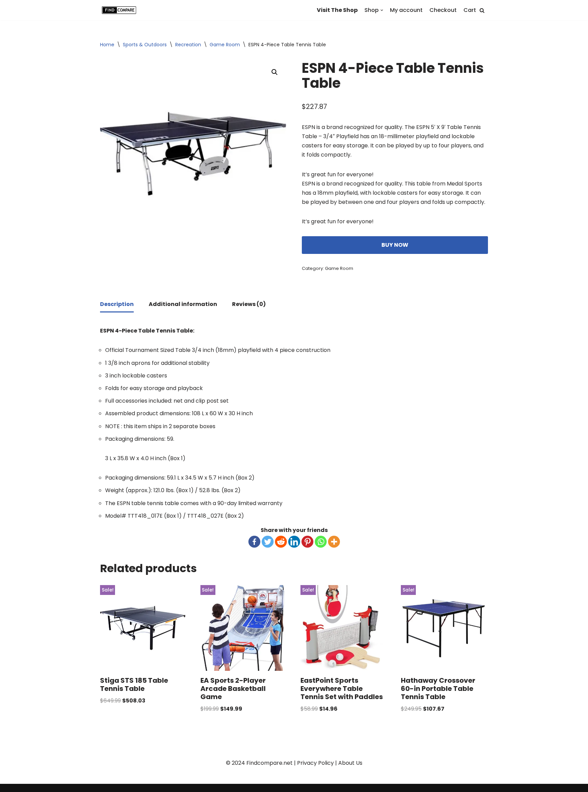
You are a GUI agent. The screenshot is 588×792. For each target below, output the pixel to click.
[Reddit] (281, 542)
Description (117, 304)
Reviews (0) (249, 304)
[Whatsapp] (321, 542)
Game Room (225, 44)
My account (406, 10)
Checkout (443, 10)
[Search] (482, 10)
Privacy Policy (315, 763)
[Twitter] (268, 542)
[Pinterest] (307, 542)
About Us (350, 763)
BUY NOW (394, 245)
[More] (334, 542)
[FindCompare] (120, 10)
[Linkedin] (294, 542)
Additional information (183, 304)
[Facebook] (254, 542)
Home (107, 44)
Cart (469, 10)
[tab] (117, 304)
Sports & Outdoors (145, 44)
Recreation (188, 44)
